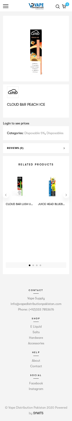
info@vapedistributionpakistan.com (36, 304)
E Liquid (36, 326)
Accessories (36, 343)
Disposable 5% (34, 133)
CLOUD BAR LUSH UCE (20, 204)
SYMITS (38, 413)
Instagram (36, 389)
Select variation (19, 112)
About (36, 360)
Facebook (36, 383)
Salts (36, 332)
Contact (36, 366)
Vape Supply (36, 298)
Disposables (55, 133)
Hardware (36, 338)
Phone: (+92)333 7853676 (36, 309)
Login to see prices (16, 123)
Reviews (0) (15, 148)
